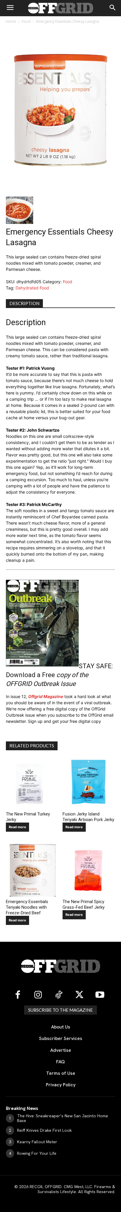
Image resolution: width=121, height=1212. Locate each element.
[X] (79, 995)
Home (11, 21)
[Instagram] (38, 995)
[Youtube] (100, 995)
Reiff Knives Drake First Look (44, 1130)
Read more (17, 827)
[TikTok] (59, 995)
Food (26, 21)
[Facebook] (17, 995)
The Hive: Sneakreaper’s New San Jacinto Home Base (62, 1118)
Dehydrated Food (32, 287)
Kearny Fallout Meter (37, 1141)
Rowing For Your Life (36, 1153)
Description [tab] (24, 303)
